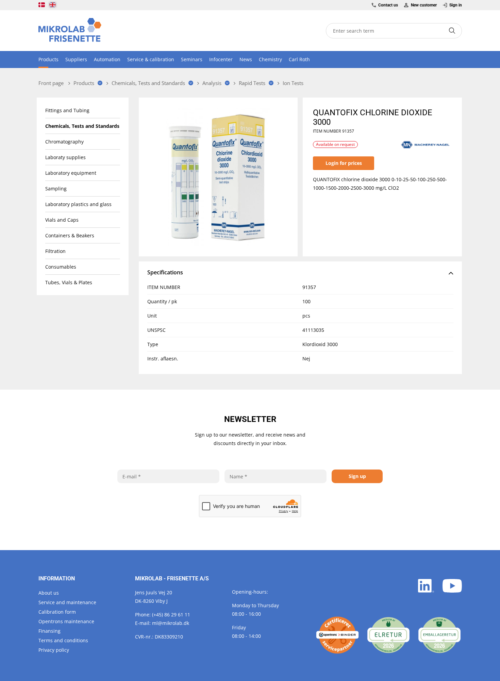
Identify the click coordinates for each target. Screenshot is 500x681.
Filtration (55, 251)
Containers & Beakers (69, 235)
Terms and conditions (63, 640)
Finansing (49, 631)
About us (48, 593)
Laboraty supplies (65, 157)
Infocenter (221, 59)
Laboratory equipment (70, 173)
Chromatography (64, 141)
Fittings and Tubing (67, 110)
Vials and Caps (62, 220)
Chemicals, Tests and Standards (82, 126)
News (245, 59)
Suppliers (76, 59)
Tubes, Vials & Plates (68, 282)
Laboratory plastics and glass (78, 204)
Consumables (60, 266)
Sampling (56, 188)
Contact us (388, 5)
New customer (423, 5)
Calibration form (57, 612)
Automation (107, 59)
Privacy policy (53, 650)
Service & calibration (150, 59)
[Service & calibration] (337, 635)
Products (48, 59)
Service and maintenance (67, 602)
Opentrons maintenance (66, 621)
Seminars (191, 59)
